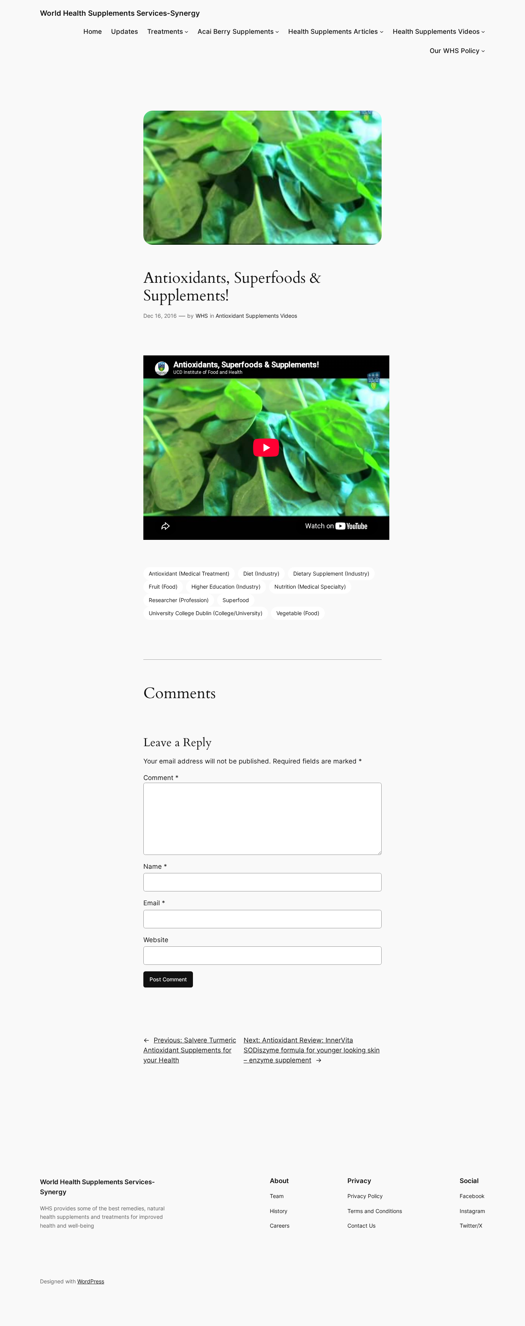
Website (155, 940)
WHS (202, 315)
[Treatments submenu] (186, 31)
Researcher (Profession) (179, 600)
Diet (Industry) (261, 573)
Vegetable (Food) (297, 613)
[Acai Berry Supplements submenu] (277, 31)
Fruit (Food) (163, 586)
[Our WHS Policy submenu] (483, 51)
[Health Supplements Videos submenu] (483, 31)
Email (154, 903)
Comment (161, 778)
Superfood (236, 600)
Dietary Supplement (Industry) (331, 573)
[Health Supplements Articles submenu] (382, 31)
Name (155, 866)
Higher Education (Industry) (226, 586)
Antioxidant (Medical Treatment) (189, 573)
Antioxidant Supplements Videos (256, 315)
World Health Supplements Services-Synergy (120, 13)
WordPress (90, 1281)
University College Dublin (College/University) (205, 613)
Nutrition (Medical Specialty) (310, 586)
